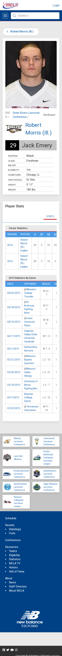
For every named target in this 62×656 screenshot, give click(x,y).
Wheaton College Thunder (30, 293)
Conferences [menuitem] (13, 540)
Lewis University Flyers (29, 322)
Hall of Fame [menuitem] (16, 571)
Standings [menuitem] (15, 529)
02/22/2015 (13, 408)
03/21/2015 (13, 359)
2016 (10, 245)
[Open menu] (5, 15)
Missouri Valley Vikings (29, 372)
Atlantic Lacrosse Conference (19, 441)
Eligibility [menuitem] (14, 555)
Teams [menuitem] (13, 551)
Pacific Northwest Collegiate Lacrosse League (48, 457)
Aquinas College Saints (28, 397)
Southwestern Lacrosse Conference (20, 487)
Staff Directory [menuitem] (18, 586)
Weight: (12, 189)
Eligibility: (14, 170)
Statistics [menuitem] (14, 559)
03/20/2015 (13, 372)
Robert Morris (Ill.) (21, 31)
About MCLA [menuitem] (16, 590)
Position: (13, 156)
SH (55, 234)
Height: (12, 184)
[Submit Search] (14, 15)
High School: (15, 180)
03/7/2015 (13, 397)
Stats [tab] (50, 216)
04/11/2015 (13, 336)
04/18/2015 (13, 307)
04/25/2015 (13, 293)
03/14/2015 (13, 385)
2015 (10, 261)
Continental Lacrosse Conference (49, 441)
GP (41, 234)
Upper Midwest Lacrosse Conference (50, 487)
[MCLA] (11, 5)
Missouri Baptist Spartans (29, 360)
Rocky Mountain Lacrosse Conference (21, 474)
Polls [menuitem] (12, 533)
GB (48, 234)
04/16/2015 (13, 321)
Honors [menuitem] (13, 567)
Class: (11, 161)
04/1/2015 (13, 348)
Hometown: (14, 175)
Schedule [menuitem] (10, 518)
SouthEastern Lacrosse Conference (49, 474)
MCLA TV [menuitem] (14, 563)
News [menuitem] (12, 582)
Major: (12, 165)
